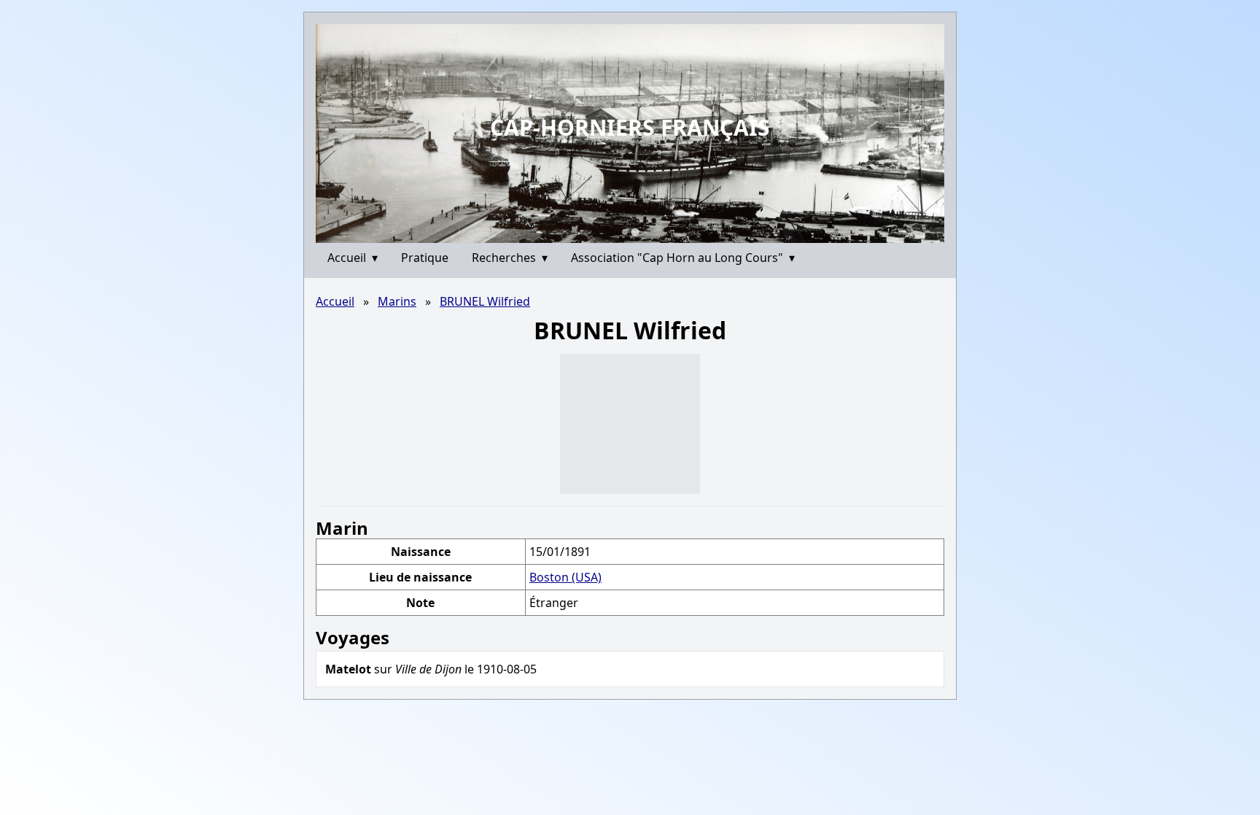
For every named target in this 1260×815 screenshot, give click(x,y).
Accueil (352, 258)
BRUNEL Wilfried (485, 301)
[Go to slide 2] (635, 232)
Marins (397, 301)
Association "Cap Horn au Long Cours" (683, 258)
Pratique (424, 258)
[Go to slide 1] (625, 232)
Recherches (510, 258)
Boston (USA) (565, 577)
